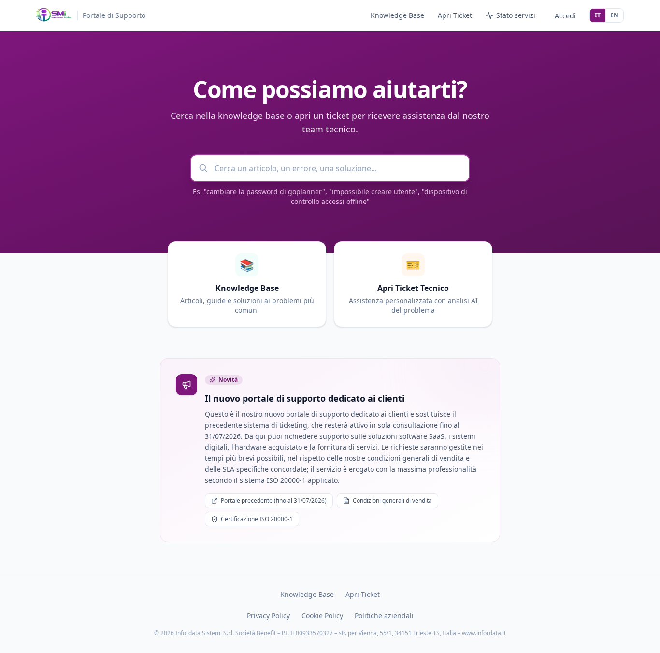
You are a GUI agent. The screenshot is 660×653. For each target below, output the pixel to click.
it (598, 15)
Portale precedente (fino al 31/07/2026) (274, 500)
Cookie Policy (322, 615)
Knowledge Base (397, 15)
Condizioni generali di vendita (392, 500)
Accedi (565, 15)
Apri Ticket (455, 15)
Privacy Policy (268, 615)
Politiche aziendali (384, 615)
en (614, 15)
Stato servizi (515, 15)
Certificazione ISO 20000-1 (257, 519)
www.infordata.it (484, 633)
